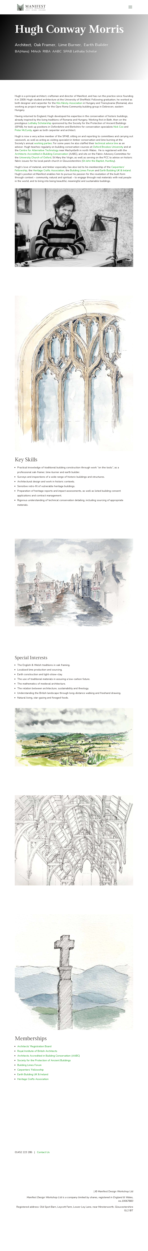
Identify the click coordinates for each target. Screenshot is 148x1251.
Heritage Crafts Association (48, 170)
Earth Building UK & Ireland (115, 170)
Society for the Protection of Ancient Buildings (44, 1060)
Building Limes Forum (82, 170)
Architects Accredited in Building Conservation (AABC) (48, 1055)
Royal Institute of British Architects (37, 1051)
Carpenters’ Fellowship (30, 1069)
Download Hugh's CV (36, 1117)
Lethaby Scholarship (39, 123)
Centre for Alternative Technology (38, 150)
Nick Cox (118, 126)
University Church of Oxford (35, 157)
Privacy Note (86, 1191)
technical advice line (106, 143)
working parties (43, 143)
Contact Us (43, 1152)
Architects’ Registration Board (34, 1046)
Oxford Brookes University (108, 147)
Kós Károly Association (69, 103)
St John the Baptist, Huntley (98, 161)
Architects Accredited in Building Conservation (41, 154)
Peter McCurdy (23, 130)
